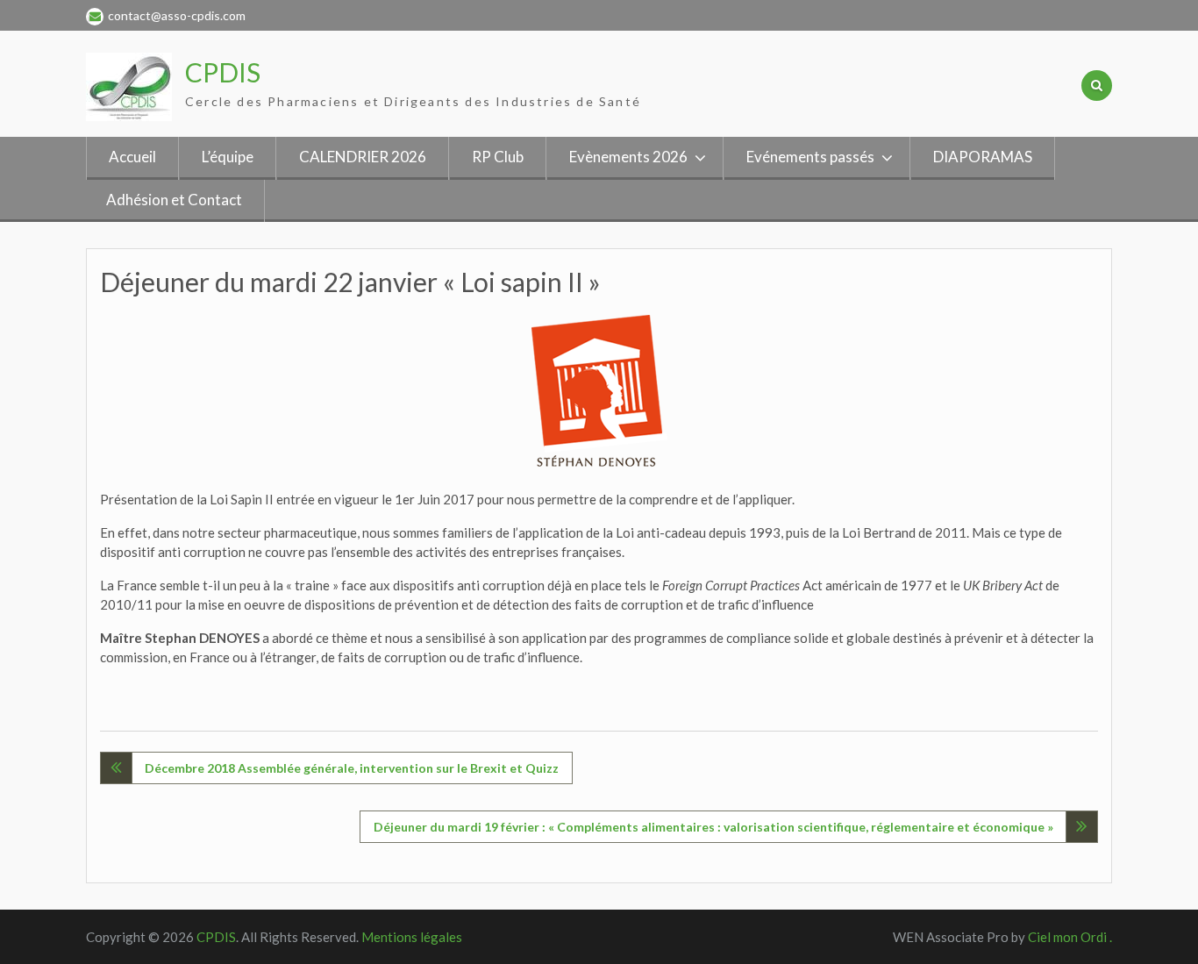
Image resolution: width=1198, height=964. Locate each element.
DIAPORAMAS (982, 156)
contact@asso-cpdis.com (177, 15)
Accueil (132, 156)
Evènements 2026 (628, 156)
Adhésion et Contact (174, 199)
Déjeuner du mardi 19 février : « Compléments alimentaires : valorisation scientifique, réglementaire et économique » (713, 826)
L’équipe (227, 156)
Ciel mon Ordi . (1070, 937)
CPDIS (222, 72)
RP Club (498, 156)
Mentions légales (411, 937)
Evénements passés (810, 156)
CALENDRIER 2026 (362, 156)
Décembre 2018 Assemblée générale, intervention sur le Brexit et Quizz (352, 767)
